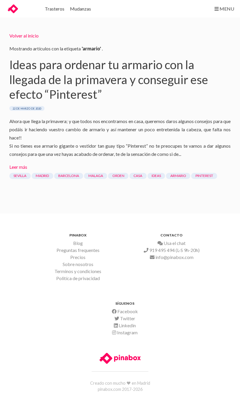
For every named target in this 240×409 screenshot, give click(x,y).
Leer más (18, 167)
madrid (42, 175)
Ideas (156, 175)
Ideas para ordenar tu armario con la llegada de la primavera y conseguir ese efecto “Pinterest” (108, 79)
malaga (95, 175)
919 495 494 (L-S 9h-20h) (174, 250)
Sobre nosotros (78, 264)
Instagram (127, 332)
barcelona (68, 175)
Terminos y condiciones (77, 271)
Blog (78, 243)
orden (118, 175)
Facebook (127, 311)
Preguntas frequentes (78, 250)
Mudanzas (80, 8)
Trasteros (54, 8)
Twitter (127, 318)
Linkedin (127, 325)
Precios (77, 257)
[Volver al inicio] (22, 8)
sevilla (19, 175)
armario (178, 175)
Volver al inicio (24, 35)
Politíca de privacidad (78, 278)
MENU (226, 8)
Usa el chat (174, 243)
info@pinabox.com (174, 257)
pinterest (204, 175)
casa (137, 175)
